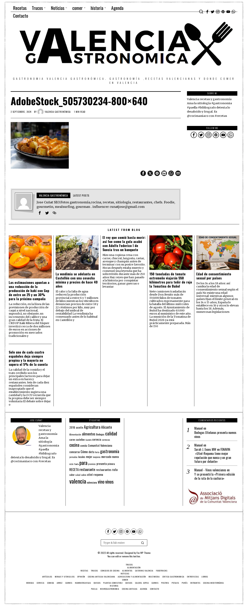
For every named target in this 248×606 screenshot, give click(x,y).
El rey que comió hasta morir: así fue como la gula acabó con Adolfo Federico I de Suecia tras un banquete (124, 243)
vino (101, 481)
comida (83, 445)
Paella (76, 464)
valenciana (92, 482)
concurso (74, 452)
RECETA (74, 469)
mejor (89, 457)
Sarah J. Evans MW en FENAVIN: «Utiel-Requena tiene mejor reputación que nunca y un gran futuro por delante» (212, 455)
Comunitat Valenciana (100, 445)
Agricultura (92, 427)
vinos (109, 481)
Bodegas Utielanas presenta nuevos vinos (215, 435)
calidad (111, 433)
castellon (80, 439)
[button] (142, 542)
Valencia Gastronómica (58, 111)
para (83, 462)
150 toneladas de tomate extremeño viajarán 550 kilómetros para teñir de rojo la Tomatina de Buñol (170, 280)
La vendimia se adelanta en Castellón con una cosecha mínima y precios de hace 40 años (77, 280)
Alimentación (75, 434)
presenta (101, 463)
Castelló (88, 439)
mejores (97, 457)
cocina (74, 444)
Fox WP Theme (144, 552)
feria (97, 452)
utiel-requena (95, 474)
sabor (72, 475)
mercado (106, 456)
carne (72, 439)
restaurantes (103, 469)
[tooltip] (207, 11)
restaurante (87, 469)
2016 (72, 427)
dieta (91, 452)
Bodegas (100, 434)
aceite (79, 427)
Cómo (84, 451)
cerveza (96, 439)
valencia (77, 481)
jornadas (73, 457)
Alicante (106, 427)
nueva (115, 456)
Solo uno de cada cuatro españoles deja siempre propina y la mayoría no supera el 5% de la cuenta (28, 358)
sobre (83, 475)
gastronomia (109, 451)
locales (81, 457)
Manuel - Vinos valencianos (210, 470)
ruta (115, 469)
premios (92, 464)
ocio (71, 464)
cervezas (106, 439)
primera (111, 464)
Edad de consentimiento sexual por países (213, 276)
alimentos (88, 434)
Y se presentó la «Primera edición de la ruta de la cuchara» (214, 476)
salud (77, 474)
